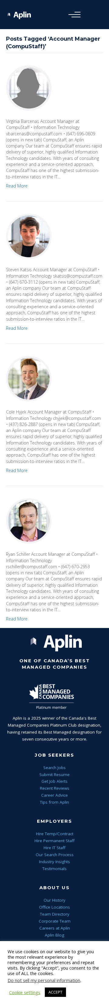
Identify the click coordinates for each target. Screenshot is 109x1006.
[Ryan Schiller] (28, 520)
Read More (17, 186)
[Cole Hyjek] (28, 378)
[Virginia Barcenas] (28, 87)
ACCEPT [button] (55, 992)
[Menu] (73, 15)
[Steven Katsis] (28, 236)
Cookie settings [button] (24, 992)
